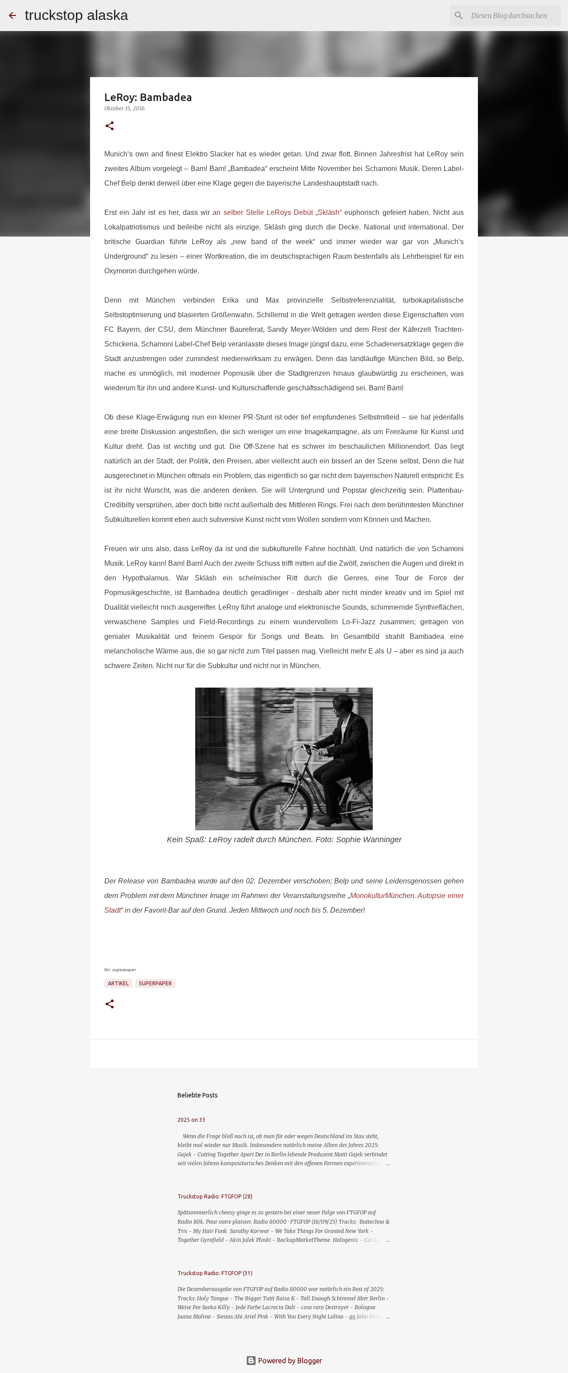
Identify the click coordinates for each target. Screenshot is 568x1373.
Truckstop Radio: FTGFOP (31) (215, 1273)
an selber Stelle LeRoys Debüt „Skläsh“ (277, 212)
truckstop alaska (76, 15)
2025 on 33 (191, 1120)
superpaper (155, 983)
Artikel (118, 983)
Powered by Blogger (289, 1361)
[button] (109, 126)
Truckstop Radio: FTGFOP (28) (215, 1196)
